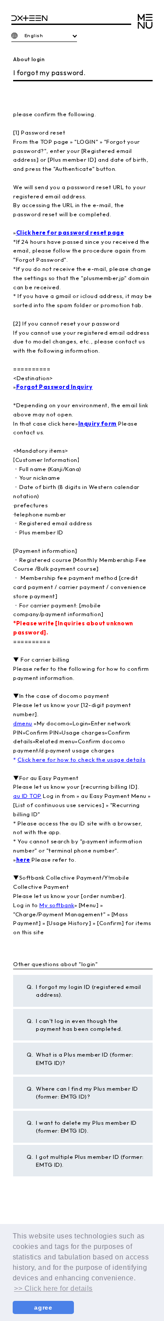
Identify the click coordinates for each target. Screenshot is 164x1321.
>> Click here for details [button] (53, 1288)
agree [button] (43, 1307)
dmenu (22, 723)
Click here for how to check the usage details (81, 759)
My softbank (56, 904)
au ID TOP (27, 795)
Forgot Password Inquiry (54, 386)
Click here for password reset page (70, 232)
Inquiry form (97, 423)
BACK (22, 1207)
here (23, 859)
